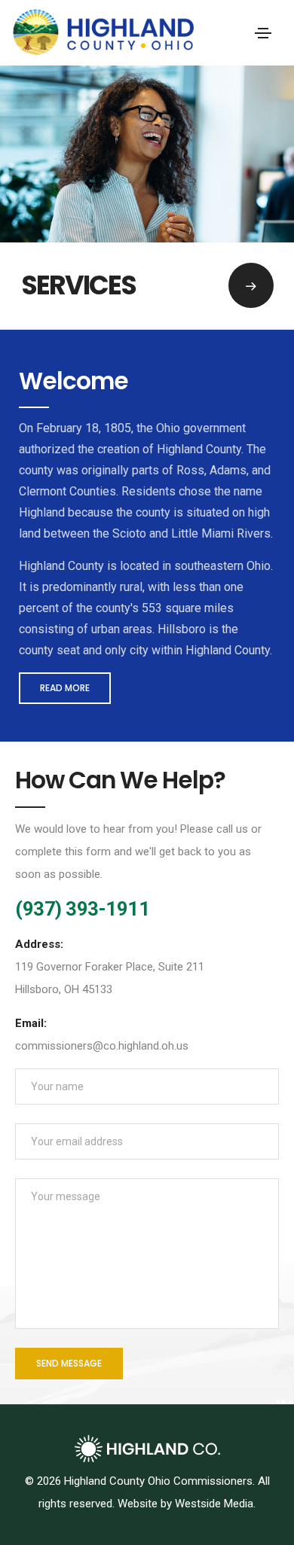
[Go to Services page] (251, 285)
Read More (65, 687)
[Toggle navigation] (263, 33)
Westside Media (214, 1503)
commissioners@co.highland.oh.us (101, 1046)
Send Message (69, 1363)
